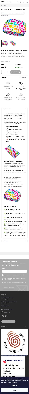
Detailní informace (5, 61)
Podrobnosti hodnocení (19, 12)
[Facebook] (2, 316)
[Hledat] (18, 2)
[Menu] (27, 2)
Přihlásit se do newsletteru (9, 287)
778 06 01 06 (7, 312)
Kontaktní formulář (8, 321)
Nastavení (14, 385)
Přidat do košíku (14, 72)
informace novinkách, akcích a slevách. (14, 275)
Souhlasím (14, 390)
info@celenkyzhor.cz (8, 309)
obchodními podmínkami (15, 278)
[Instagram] (6, 316)
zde (16, 382)
